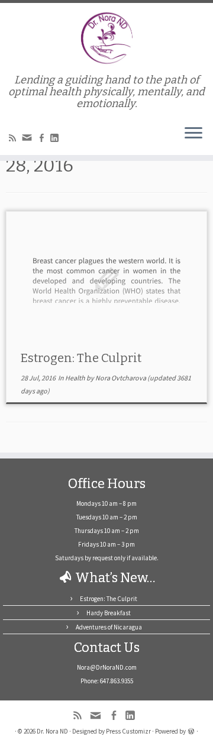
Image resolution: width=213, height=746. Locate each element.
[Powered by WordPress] (191, 730)
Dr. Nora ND (52, 731)
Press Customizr (128, 731)
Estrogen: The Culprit (81, 358)
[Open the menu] (193, 134)
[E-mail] (29, 140)
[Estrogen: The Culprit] (106, 278)
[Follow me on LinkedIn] (56, 139)
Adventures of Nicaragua (109, 627)
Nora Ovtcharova (120, 377)
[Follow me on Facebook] (43, 139)
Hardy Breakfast (108, 613)
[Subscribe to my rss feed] (14, 139)
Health (75, 377)
